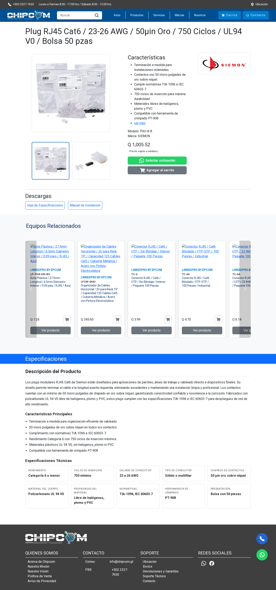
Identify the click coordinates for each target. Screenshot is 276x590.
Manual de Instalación (85, 205)
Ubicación (150, 562)
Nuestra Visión (38, 571)
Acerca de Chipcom (41, 562)
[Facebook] (211, 563)
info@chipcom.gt (121, 562)
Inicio (117, 15)
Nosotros (200, 15)
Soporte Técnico (154, 576)
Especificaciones (46, 358)
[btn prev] (31, 289)
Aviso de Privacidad (42, 581)
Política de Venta (40, 576)
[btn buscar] (96, 15)
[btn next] (245, 289)
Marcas (179, 15)
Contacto (149, 581)
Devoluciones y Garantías (161, 571)
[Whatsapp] (203, 563)
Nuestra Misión (38, 566)
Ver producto (50, 330)
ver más (139, 123)
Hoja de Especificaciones (45, 205)
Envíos (147, 566)
